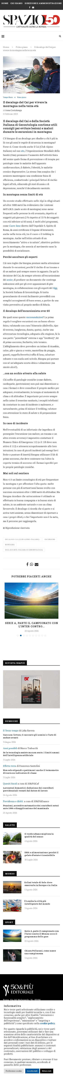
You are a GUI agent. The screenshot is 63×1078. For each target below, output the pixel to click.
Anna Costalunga (13, 110)
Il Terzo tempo (11, 730)
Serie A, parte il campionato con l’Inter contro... (31, 624)
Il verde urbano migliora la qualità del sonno (39, 835)
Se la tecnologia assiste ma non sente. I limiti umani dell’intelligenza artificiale (31, 754)
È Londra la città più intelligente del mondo (37, 902)
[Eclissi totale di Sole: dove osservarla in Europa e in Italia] (12, 887)
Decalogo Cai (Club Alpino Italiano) (22, 539)
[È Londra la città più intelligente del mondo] (12, 906)
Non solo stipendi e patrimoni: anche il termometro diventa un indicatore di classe (31, 771)
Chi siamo (16, 3)
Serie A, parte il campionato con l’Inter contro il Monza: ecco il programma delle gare (41, 934)
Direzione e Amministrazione (43, 3)
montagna (10, 545)
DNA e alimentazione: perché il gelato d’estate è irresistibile (41, 854)
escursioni (50, 539)
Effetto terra (9, 765)
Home (4, 3)
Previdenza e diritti (13, 801)
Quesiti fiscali (10, 783)
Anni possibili (10, 748)
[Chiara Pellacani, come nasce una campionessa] (12, 955)
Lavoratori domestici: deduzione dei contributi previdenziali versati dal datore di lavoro (28, 789)
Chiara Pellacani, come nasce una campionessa (40, 952)
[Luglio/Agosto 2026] (31, 689)
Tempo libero (8, 97)
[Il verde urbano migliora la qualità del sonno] (12, 838)
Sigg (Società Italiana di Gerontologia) (24, 550)
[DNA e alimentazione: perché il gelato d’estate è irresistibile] (12, 857)
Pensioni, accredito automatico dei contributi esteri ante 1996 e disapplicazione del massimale (31, 807)
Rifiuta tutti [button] (46, 1071)
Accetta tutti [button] (32, 1071)
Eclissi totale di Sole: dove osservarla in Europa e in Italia (40, 884)
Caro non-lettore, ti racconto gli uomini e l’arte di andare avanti (29, 736)
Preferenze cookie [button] (14, 1071)
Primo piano (22, 47)
